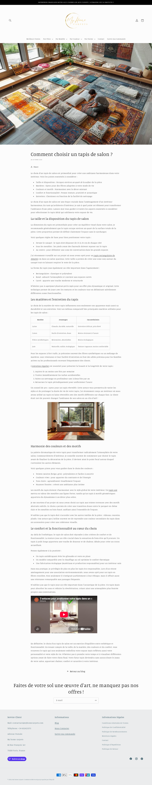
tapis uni (113, 490)
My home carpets (18, 779)
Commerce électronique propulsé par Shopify (39, 779)
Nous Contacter (62, 728)
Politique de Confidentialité (114, 727)
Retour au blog (77, 671)
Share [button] (36, 167)
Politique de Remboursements (114, 732)
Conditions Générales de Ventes (115, 723)
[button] (10, 20)
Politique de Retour (110, 749)
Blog (57, 723)
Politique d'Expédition (111, 745)
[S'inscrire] (95, 700)
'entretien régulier (40, 366)
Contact (105, 740)
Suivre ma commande (65, 734)
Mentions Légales (109, 736)
